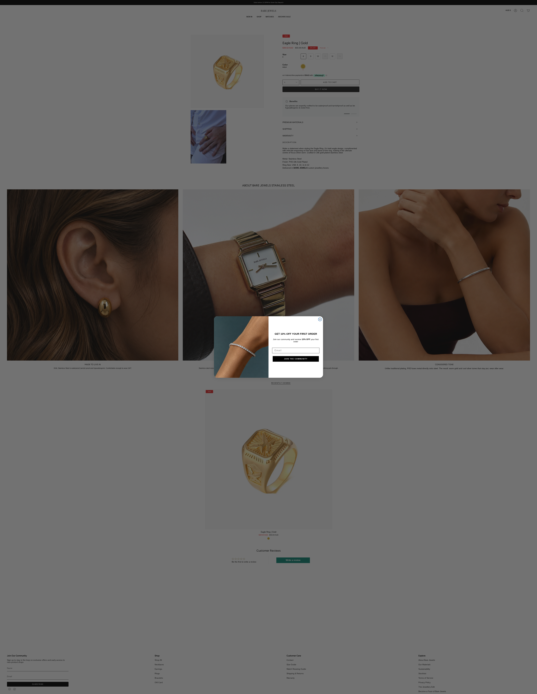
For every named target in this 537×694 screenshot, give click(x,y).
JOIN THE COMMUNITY (296, 359)
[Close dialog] (320, 319)
